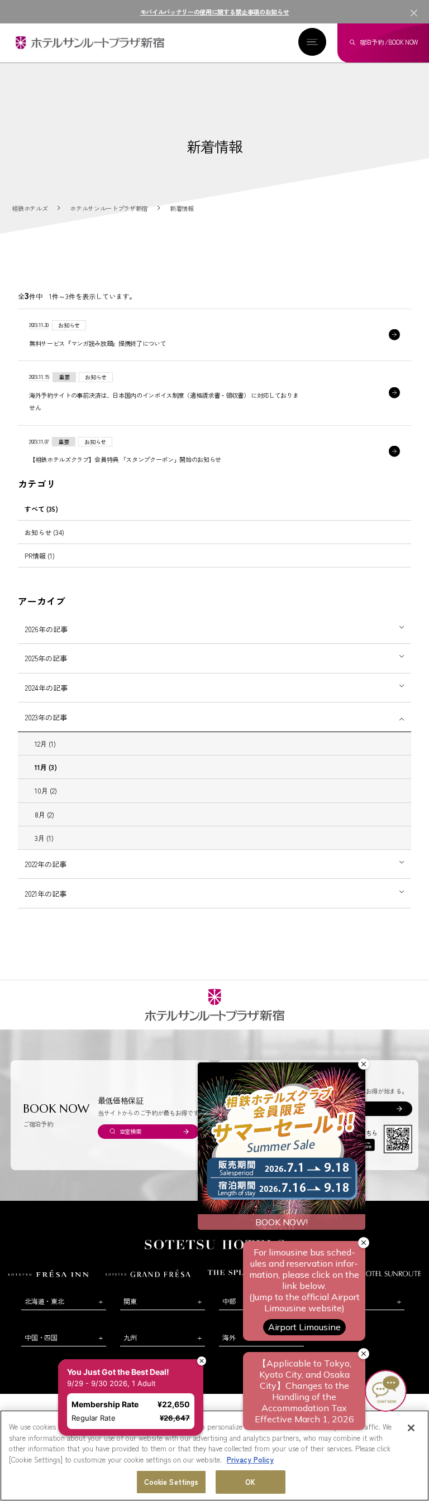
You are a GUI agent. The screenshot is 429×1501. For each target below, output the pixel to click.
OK (250, 1481)
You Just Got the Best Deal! (124, 1348)
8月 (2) (44, 814)
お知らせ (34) (44, 532)
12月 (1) (45, 743)
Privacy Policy (250, 1459)
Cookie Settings (171, 1481)
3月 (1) (44, 838)
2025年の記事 (46, 658)
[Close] (411, 1428)
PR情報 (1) (40, 555)
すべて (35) (41, 508)
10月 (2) (46, 790)
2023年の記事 (46, 717)
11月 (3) (46, 767)
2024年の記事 (46, 687)
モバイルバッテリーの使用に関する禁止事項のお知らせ (214, 11)
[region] (214, 1455)
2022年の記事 (45, 864)
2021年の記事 (45, 893)
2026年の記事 (46, 629)
